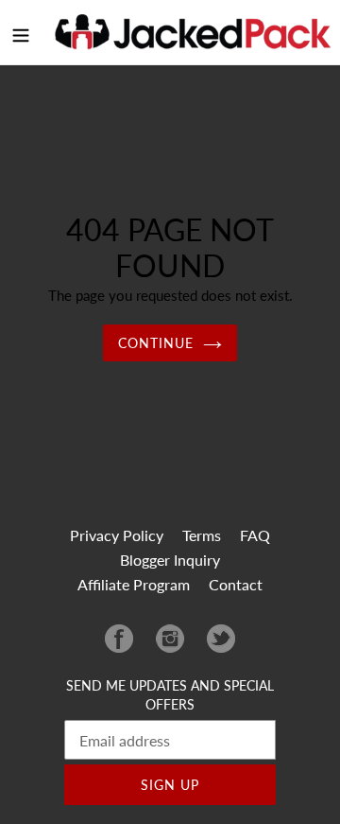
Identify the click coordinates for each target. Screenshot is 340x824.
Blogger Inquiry (170, 560)
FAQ (255, 535)
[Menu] (21, 32)
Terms (201, 535)
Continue (156, 343)
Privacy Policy (116, 535)
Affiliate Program (133, 584)
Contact (236, 584)
